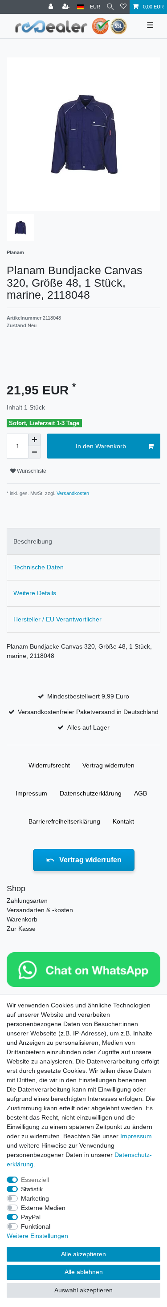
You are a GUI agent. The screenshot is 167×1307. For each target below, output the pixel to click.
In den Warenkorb (101, 446)
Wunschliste (31, 471)
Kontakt (123, 821)
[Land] (80, 7)
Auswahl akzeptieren (83, 1290)
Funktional (35, 1226)
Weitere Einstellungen (37, 1235)
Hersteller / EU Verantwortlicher (57, 619)
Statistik (32, 1189)
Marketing (35, 1198)
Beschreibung (32, 541)
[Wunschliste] (123, 7)
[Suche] (110, 7)
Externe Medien (43, 1207)
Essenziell (35, 1179)
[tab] (83, 541)
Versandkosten (72, 493)
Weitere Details (34, 593)
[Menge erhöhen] (34, 440)
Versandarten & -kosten (40, 909)
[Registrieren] (66, 7)
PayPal (31, 1217)
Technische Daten (38, 567)
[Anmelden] (51, 7)
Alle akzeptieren (83, 1254)
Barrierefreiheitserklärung (64, 821)
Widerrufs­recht (49, 765)
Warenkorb (22, 919)
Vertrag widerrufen (108, 765)
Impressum (31, 793)
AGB (140, 793)
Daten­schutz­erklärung (91, 793)
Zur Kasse (21, 928)
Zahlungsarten (27, 900)
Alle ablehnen (84, 1271)
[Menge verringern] (34, 452)
